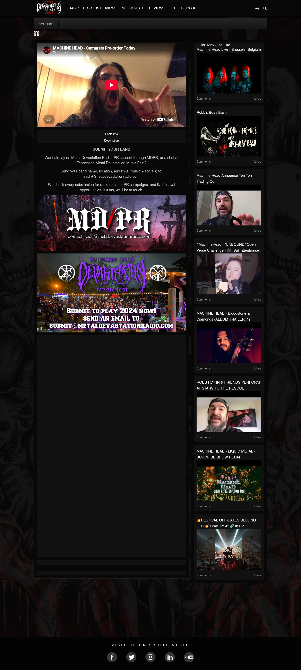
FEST (173, 8)
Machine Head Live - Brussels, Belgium (229, 49)
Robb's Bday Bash (212, 112)
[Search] (265, 8)
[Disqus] (112, 393)
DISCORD (189, 8)
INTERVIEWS (106, 8)
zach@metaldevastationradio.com (112, 176)
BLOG (87, 8)
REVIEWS (156, 8)
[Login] (257, 8)
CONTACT (137, 8)
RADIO (74, 8)
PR (123, 8)
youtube (46, 24)
